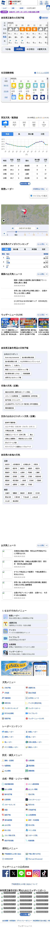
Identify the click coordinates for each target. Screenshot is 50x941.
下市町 (30, 484)
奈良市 (7, 464)
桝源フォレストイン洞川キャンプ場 (16, 369)
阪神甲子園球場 (10, 422)
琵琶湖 (19, 430)
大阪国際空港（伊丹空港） (30, 396)
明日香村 (15, 480)
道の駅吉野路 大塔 (11, 361)
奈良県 (21, 8)
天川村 (37, 493)
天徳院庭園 (26, 373)
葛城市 (7, 472)
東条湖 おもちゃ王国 (25, 438)
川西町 (22, 476)
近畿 (13, 8)
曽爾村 (15, 493)
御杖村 (22, 493)
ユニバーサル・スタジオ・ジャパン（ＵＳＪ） (20, 426)
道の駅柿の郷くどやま (12, 373)
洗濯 (6, 97)
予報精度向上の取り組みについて (24, 884)
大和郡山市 (26, 464)
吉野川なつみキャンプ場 (13, 377)
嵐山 (31, 434)
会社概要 (5, 921)
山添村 (22, 472)
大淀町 (22, 484)
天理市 (36, 464)
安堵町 (15, 476)
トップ (4, 8)
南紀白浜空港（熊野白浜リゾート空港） (18, 392)
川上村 (7, 501)
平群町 (30, 472)
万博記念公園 (9, 430)
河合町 (7, 484)
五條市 (7, 493)
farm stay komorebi (12, 357)
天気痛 (6, 91)
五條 (8, 263)
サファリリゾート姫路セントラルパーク (18, 447)
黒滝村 (30, 493)
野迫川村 (8, 497)
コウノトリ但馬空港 (11, 396)
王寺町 (31, 480)
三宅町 (30, 476)
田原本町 (38, 476)
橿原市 (7, 468)
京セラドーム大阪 (11, 442)
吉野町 (15, 484)
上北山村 (35, 497)
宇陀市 (15, 472)
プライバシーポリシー (24, 921)
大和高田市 (16, 464)
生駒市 (30, 468)
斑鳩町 (7, 476)
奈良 (8, 258)
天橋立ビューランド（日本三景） (16, 434)
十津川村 (17, 497)
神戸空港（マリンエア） (13, 400)
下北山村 (26, 497)
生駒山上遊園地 (10, 438)
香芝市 (37, 468)
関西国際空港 (9, 408)
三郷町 (37, 472)
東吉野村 (15, 501)
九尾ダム (17, 365)
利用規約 (13, 921)
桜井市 (15, 468)
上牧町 (24, 480)
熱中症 (6, 85)
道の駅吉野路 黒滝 (28, 357)
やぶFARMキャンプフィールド (30, 361)
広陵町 (39, 480)
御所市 (22, 468)
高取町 (7, 480)
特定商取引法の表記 (40, 921)
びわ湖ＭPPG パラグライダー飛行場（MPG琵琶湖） (22, 404)
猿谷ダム (8, 365)
